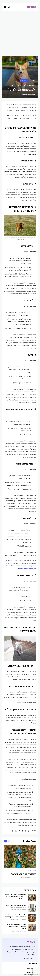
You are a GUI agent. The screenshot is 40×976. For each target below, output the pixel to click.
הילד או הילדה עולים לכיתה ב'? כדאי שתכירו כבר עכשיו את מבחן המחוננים (15, 916)
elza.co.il (32, 877)
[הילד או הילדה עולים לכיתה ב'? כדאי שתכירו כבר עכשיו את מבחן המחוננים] (32, 918)
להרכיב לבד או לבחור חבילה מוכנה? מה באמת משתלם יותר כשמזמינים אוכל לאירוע (15, 896)
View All (6, 890)
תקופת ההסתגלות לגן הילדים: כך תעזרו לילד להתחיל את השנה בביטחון (16, 926)
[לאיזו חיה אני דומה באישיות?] (20, 856)
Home (33, 80)
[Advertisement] (20, 32)
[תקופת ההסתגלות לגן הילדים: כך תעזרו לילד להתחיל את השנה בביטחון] (32, 927)
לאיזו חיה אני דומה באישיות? (23, 874)
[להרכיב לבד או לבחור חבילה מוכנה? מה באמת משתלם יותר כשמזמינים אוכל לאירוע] (32, 897)
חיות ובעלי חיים (24, 80)
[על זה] (31, 7)
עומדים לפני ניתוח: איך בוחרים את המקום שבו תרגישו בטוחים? (16, 906)
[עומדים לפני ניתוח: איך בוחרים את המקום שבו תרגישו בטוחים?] (32, 908)
